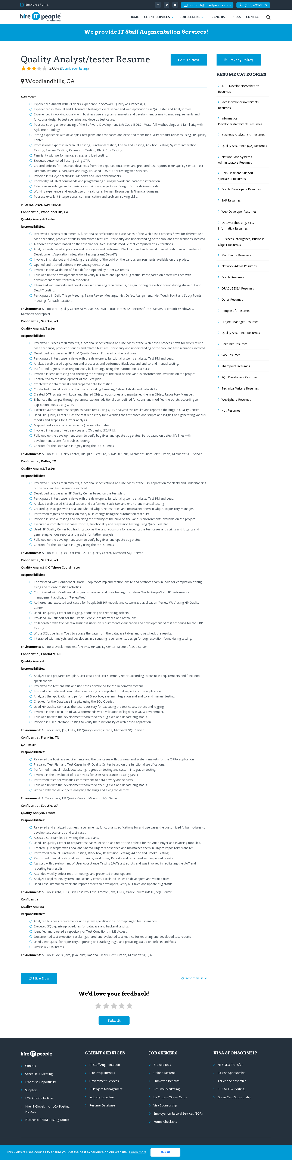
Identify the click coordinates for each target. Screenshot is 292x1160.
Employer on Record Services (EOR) (178, 1113)
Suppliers (31, 1090)
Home (134, 17)
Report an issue (195, 978)
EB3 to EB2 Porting (231, 1089)
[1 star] (98, 1006)
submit (114, 1020)
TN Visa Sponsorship (232, 1081)
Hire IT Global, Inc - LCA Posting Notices (47, 1109)
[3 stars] (114, 1006)
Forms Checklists (165, 1122)
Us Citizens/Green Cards (170, 1097)
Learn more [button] (137, 1152)
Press (236, 17)
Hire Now (190, 60)
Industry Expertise (101, 1097)
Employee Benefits (166, 1081)
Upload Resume (164, 1073)
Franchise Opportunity (40, 1082)
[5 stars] (129, 1006)
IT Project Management (105, 1089)
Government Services (104, 1081)
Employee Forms (37, 4)
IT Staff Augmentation (104, 1065)
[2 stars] (106, 1006)
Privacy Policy (240, 60)
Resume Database (102, 1105)
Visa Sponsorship (165, 1105)
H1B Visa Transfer (230, 1065)
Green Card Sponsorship (234, 1097)
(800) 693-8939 (256, 5)
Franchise (218, 17)
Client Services (157, 17)
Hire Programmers (102, 1073)
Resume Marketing (166, 1089)
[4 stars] (121, 1006)
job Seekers (189, 17)
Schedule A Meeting (39, 1074)
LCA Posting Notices (39, 1098)
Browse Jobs (162, 1065)
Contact (253, 17)
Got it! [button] (165, 1152)
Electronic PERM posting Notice (47, 1120)
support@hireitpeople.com (210, 5)
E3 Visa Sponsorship (231, 1073)
